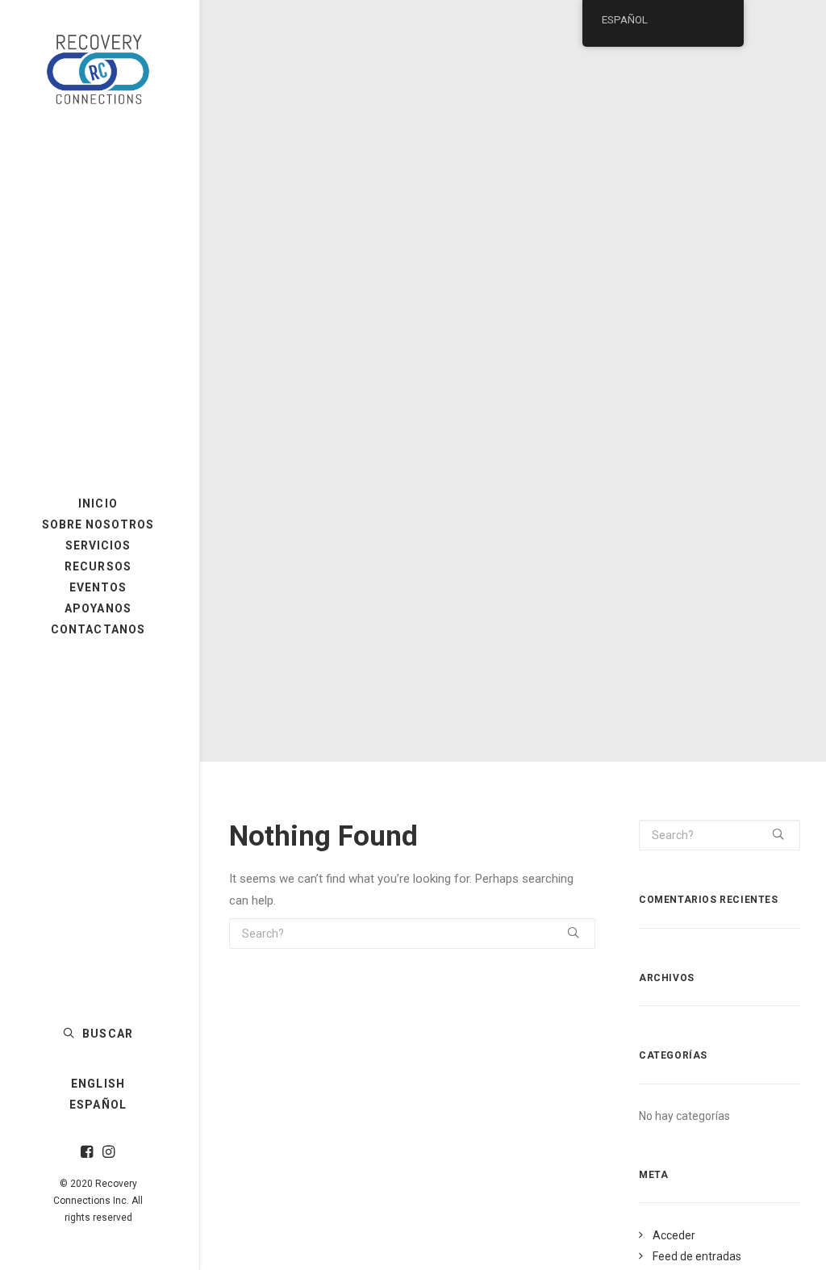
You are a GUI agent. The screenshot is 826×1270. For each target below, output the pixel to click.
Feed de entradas (697, 1256)
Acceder (674, 1235)
